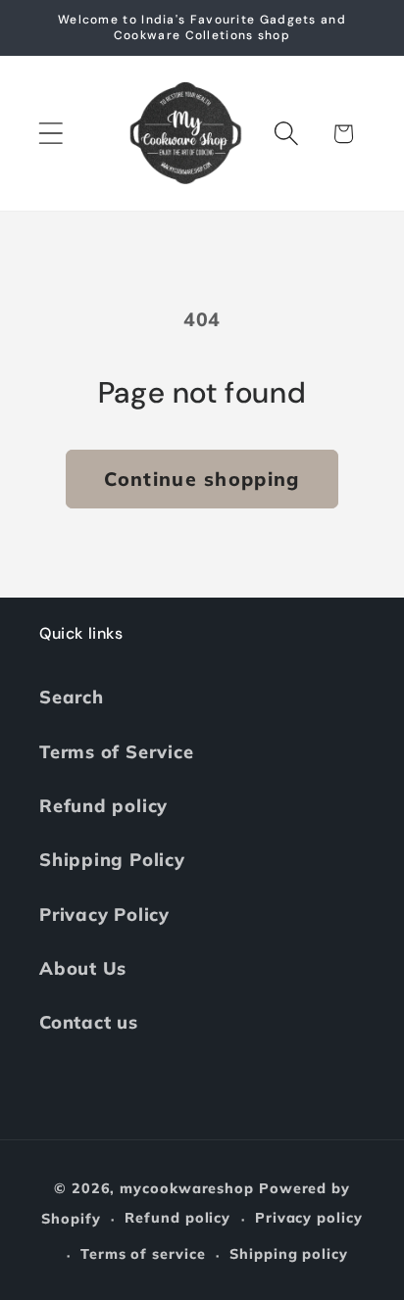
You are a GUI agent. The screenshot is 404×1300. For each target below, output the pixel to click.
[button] (50, 134)
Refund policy (103, 805)
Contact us (88, 1022)
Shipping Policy (112, 859)
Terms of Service (116, 752)
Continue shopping (201, 478)
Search (71, 697)
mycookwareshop (187, 1188)
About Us (82, 968)
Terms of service (143, 1254)
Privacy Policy (104, 914)
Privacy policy (309, 1218)
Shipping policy (288, 1254)
